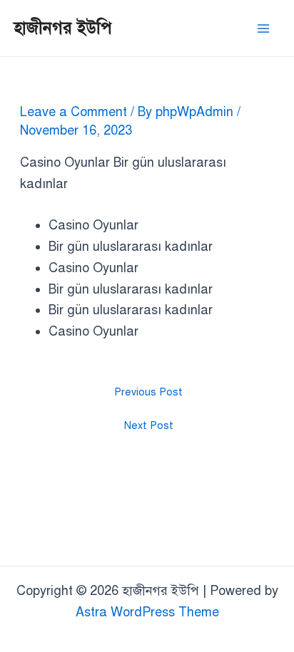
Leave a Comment (73, 112)
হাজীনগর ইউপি (63, 27)
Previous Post (148, 392)
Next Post (148, 425)
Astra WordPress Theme (147, 612)
